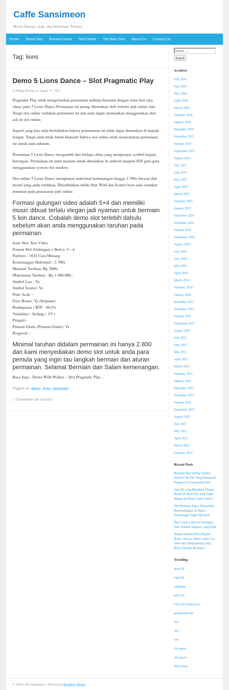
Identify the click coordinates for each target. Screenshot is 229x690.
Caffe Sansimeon (49, 14)
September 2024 (184, 237)
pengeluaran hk (183, 613)
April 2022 (181, 438)
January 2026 (182, 122)
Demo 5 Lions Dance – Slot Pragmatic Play (83, 80)
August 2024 (182, 244)
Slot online (181, 666)
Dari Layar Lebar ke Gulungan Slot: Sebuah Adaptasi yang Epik (195, 524)
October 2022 (182, 402)
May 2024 (180, 266)
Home (14, 39)
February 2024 (183, 287)
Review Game (60, 39)
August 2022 (182, 416)
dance (35, 387)
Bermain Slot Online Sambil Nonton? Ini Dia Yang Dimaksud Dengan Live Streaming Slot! (195, 477)
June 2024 (180, 258)
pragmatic (61, 387)
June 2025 (180, 172)
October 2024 (182, 230)
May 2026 (180, 93)
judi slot (179, 595)
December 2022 (184, 388)
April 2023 (181, 359)
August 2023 (182, 330)
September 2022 (184, 409)
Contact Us (161, 39)
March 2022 (181, 445)
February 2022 (183, 452)
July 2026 (180, 79)
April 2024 (181, 273)
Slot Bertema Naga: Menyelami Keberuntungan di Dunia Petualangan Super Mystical (194, 510)
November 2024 (184, 223)
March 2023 (181, 366)
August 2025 (182, 158)
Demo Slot (34, 39)
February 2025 (183, 201)
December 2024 (184, 215)
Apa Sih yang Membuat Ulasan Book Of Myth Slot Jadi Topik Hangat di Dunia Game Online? (194, 494)
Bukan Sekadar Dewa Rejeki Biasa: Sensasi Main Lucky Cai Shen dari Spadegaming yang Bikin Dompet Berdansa (194, 541)
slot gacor (180, 648)
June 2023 (180, 345)
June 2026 (180, 86)
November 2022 (184, 395)
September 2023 (184, 323)
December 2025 (184, 129)
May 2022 (180, 431)
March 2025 (181, 194)
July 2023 (180, 337)
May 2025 (180, 179)
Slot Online (87, 39)
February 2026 (183, 115)
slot (176, 621)
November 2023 (184, 309)
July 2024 (180, 251)
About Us (138, 39)
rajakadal (179, 586)
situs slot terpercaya (186, 604)
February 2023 (183, 373)
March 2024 (181, 280)
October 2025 (182, 143)
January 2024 (182, 294)
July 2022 (180, 424)
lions (47, 387)
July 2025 (180, 165)
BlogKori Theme (74, 684)
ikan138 (179, 568)
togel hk (179, 577)
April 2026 (181, 100)
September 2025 (184, 151)
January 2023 (182, 381)
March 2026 (181, 107)
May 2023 (180, 352)
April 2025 (181, 186)
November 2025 (184, 136)
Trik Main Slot (114, 39)
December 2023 (184, 302)
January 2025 (182, 208)
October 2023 (182, 316)
